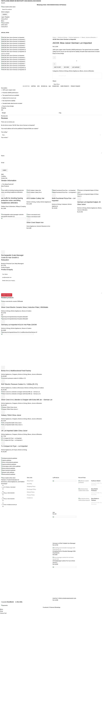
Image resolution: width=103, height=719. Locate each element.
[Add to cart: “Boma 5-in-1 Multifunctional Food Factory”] (3, 368)
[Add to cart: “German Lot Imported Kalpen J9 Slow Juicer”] (79, 199)
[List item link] (13, 496)
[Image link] (8, 477)
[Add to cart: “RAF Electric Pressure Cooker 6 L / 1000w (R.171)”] (3, 381)
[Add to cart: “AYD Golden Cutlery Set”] (28, 195)
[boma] (51, 466)
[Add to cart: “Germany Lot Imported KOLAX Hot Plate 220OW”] (3, 322)
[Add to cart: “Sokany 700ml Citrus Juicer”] (3, 412)
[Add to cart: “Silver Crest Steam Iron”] (28, 219)
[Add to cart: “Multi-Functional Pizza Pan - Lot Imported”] (54, 195)
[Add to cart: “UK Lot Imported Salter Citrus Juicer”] (3, 428)
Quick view (7, 195)
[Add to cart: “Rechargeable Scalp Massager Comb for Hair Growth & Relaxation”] (3, 252)
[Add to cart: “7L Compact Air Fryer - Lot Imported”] (3, 443)
